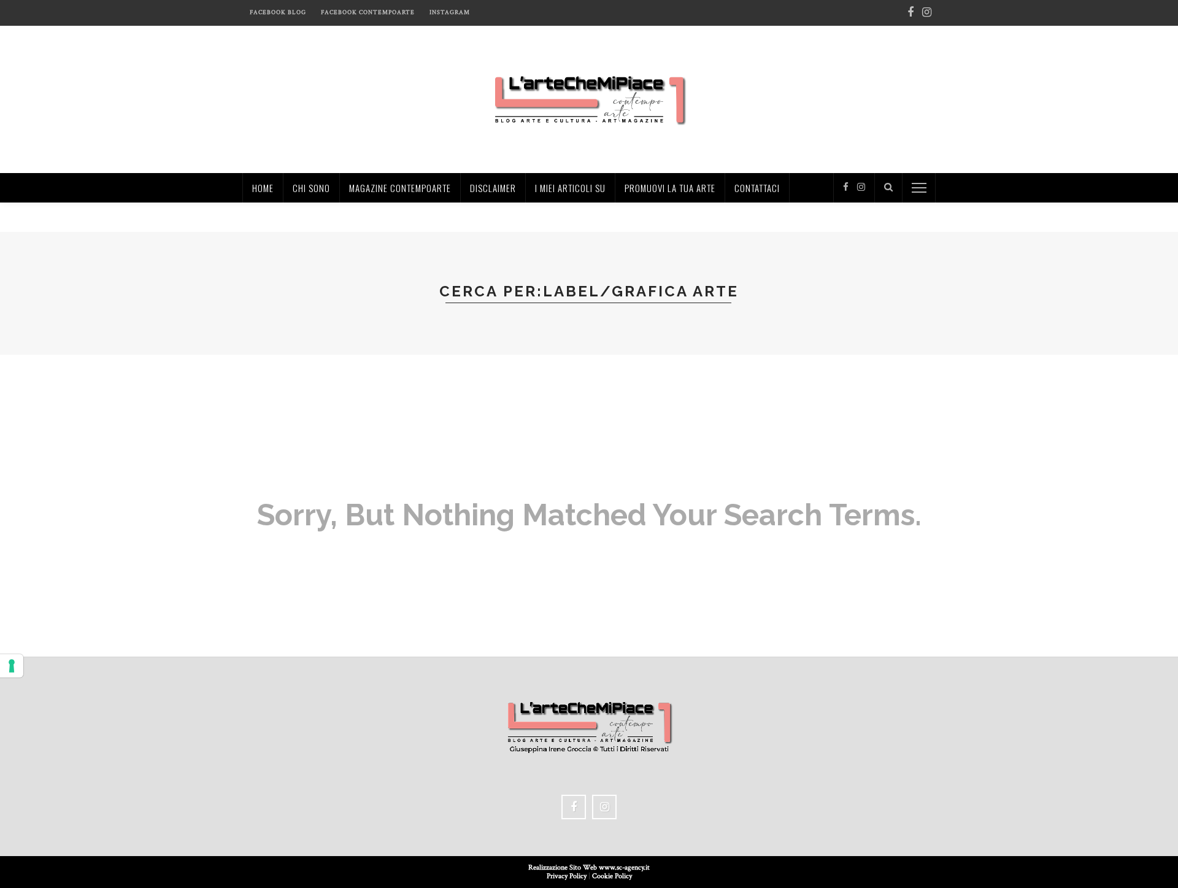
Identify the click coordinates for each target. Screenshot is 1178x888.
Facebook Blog (278, 13)
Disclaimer (493, 188)
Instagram (449, 13)
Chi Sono (311, 188)
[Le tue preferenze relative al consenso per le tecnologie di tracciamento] (11, 666)
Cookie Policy (612, 876)
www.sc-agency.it (624, 867)
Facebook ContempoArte (368, 13)
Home (263, 188)
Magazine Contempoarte (400, 188)
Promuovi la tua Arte (670, 188)
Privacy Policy (567, 876)
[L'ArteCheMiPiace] (589, 98)
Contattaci (757, 188)
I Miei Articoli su (570, 188)
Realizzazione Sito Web (563, 867)
